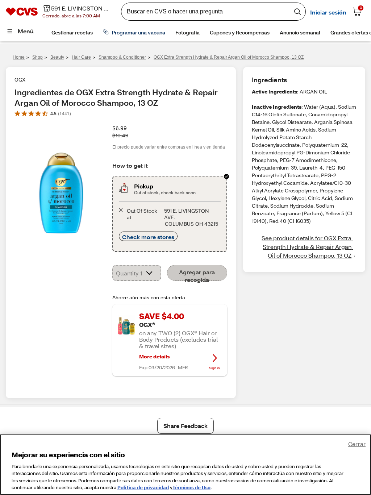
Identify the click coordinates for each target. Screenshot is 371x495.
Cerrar (357, 444)
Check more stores (148, 237)
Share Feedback (185, 425)
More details (154, 356)
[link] (304, 246)
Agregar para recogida (197, 274)
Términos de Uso (191, 487)
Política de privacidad (143, 487)
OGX (19, 79)
